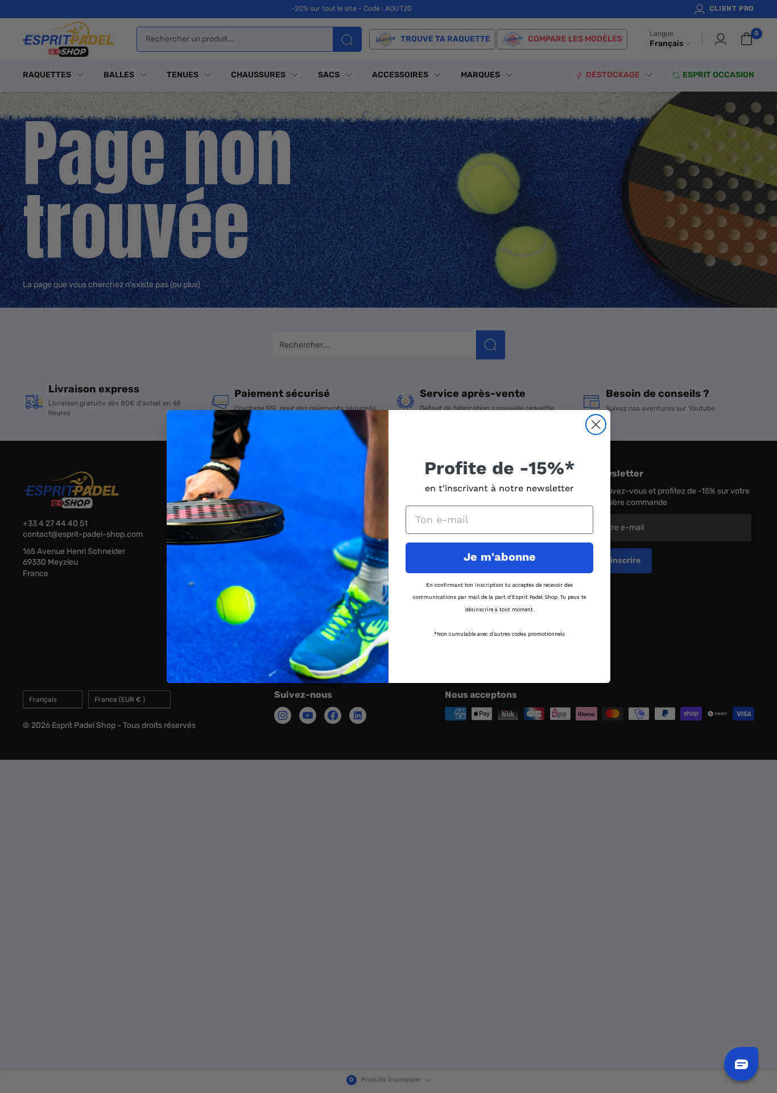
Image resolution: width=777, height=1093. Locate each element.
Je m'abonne (500, 557)
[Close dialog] (596, 424)
